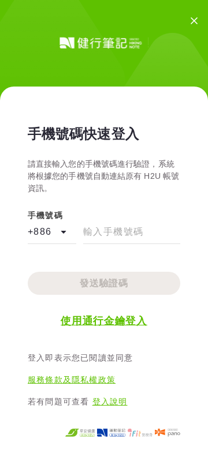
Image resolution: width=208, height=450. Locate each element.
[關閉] (194, 21)
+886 (40, 232)
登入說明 (110, 401)
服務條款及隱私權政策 (72, 379)
